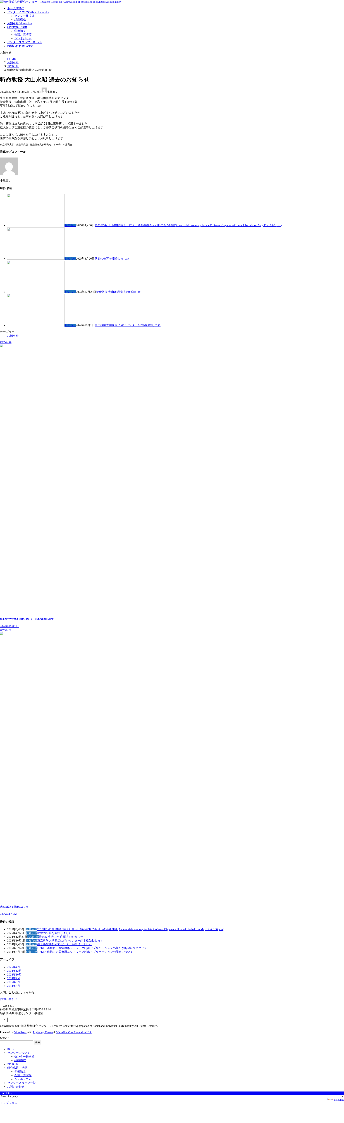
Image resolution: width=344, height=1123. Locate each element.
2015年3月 (13, 982)
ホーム (11, 1049)
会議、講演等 (23, 34)
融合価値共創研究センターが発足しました (64, 944)
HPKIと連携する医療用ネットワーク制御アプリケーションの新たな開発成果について (92, 948)
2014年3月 (13, 985)
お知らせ (70, 225)
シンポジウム (23, 38)
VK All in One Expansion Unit (74, 1032)
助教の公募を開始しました (112, 258)
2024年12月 (14, 970)
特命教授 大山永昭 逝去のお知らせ (118, 291)
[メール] (7, 1020)
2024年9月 (13, 978)
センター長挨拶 (24, 15)
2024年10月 (14, 974)
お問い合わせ (15, 1086)
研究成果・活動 (17, 1067)
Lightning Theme (43, 1032)
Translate (339, 1099)
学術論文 (20, 30)
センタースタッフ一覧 (21, 1082)
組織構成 (20, 19)
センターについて (18, 1052)
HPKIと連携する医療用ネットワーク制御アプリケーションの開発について (85, 951)
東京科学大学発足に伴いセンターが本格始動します (128, 325)
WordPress (20, 1032)
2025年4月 (13, 967)
